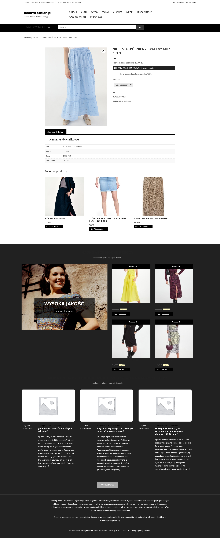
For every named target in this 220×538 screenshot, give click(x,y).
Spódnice (117, 12)
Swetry (94, 12)
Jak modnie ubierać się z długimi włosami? (55, 430)
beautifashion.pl (37, 13)
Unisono (66, 151)
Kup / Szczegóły (121, 85)
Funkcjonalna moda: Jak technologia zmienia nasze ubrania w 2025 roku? (169, 431)
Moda (26, 38)
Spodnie (105, 12)
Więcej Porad (107, 484)
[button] (103, 51)
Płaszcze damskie (77, 17)
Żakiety (129, 12)
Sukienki (73, 12)
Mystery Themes (143, 530)
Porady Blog (96, 17)
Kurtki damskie (144, 12)
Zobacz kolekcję (64, 311)
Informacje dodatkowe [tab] (56, 132)
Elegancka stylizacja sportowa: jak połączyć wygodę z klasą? (115, 430)
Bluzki (84, 12)
